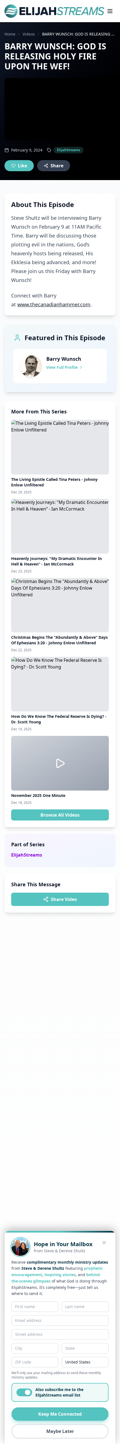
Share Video (64, 899)
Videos (29, 34)
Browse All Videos (60, 815)
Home (9, 34)
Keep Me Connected (60, 1414)
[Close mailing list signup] (104, 1242)
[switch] (24, 1392)
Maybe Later (60, 1431)
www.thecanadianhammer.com (53, 304)
